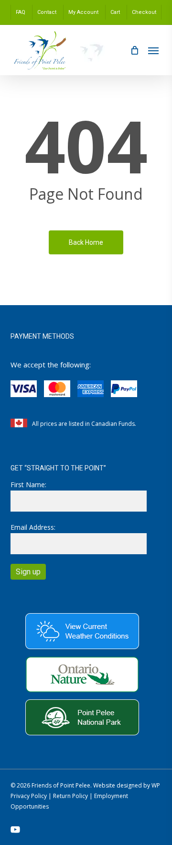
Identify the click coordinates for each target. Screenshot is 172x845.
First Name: (28, 484)
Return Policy (70, 796)
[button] (153, 50)
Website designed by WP (126, 785)
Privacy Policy (29, 796)
